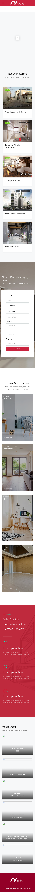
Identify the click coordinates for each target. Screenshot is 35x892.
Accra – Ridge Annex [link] (12, 247)
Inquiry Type (10, 296)
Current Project (25, 191)
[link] (17, 98)
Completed (27, 89)
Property (9, 339)
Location (9, 321)
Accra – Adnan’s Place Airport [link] (15, 214)
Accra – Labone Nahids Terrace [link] (15, 112)
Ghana (21, 89)
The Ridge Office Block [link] (12, 181)
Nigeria (21, 122)
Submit (17, 349)
